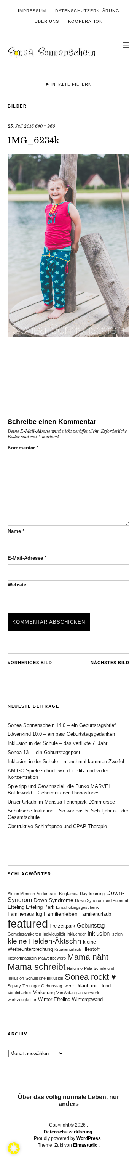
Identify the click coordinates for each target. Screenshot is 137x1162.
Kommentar (23, 448)
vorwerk (91, 992)
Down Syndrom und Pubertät (101, 900)
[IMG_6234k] (68, 335)
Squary (14, 986)
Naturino (75, 968)
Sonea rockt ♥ (90, 977)
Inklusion (99, 933)
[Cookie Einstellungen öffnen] (14, 1152)
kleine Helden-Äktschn (44, 941)
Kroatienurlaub (67, 949)
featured (28, 923)
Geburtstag (91, 925)
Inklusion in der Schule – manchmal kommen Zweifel (66, 761)
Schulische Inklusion (44, 978)
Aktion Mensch (21, 893)
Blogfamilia (68, 893)
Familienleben (61, 914)
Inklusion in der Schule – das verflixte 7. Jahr (57, 743)
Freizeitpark (62, 926)
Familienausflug (25, 914)
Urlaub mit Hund (93, 986)
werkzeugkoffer (22, 999)
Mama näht (87, 956)
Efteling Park (40, 907)
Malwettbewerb (52, 958)
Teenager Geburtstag (42, 986)
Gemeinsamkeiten (24, 934)
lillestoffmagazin (22, 958)
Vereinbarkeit (20, 992)
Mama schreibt (36, 967)
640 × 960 (45, 126)
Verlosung (44, 992)
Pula (88, 968)
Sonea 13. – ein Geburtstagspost (44, 752)
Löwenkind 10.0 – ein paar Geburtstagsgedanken (61, 734)
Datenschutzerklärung (87, 10)
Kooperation (85, 21)
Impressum (32, 10)
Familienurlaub (95, 914)
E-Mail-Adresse (27, 558)
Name (16, 531)
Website (17, 584)
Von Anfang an (69, 992)
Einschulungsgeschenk (77, 907)
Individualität (54, 934)
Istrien (117, 934)
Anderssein (47, 893)
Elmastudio (85, 1145)
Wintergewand (87, 999)
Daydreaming (92, 893)
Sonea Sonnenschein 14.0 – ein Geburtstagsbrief (62, 725)
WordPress (88, 1138)
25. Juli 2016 (21, 126)
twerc (69, 986)
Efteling (16, 907)
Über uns (47, 21)
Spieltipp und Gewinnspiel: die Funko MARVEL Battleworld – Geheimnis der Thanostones (59, 789)
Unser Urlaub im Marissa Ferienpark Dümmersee (61, 802)
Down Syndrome (53, 900)
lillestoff (91, 949)
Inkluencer (76, 934)
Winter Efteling (54, 999)
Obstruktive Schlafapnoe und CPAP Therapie (57, 826)
